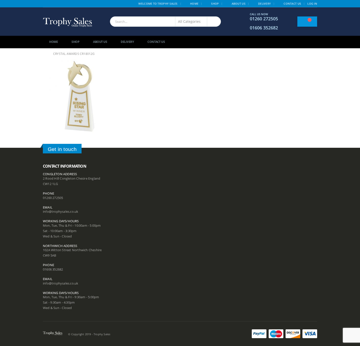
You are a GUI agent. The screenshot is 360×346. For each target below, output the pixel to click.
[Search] (214, 21)
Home (194, 3)
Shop (215, 3)
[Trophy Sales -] (67, 21)
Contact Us (292, 3)
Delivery (264, 3)
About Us (238, 3)
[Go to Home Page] (44, 54)
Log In (312, 3)
